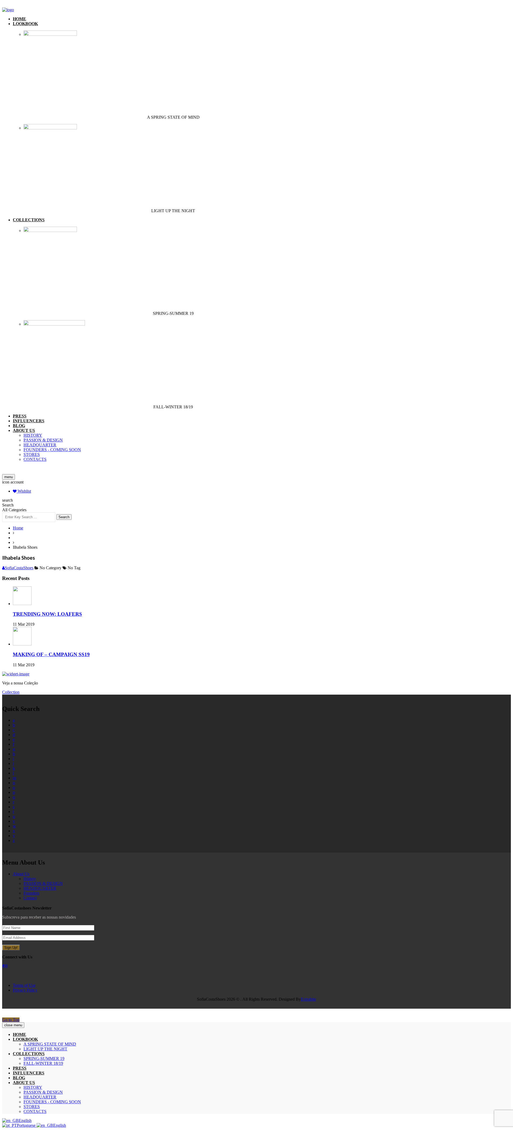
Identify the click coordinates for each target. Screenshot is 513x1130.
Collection (11, 692)
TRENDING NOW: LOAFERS (47, 614)
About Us (21, 874)
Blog (19, 425)
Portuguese (27, 1125)
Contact (30, 898)
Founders (31, 893)
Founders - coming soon (52, 449)
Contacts (35, 459)
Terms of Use (24, 985)
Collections (29, 220)
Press (19, 416)
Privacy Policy (25, 990)
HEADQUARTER (40, 445)
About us (24, 430)
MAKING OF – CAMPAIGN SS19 (51, 654)
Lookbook (25, 23)
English (25, 1120)
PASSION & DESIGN (43, 440)
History (33, 435)
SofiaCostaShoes (19, 568)
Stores (32, 454)
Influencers (28, 421)
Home (19, 19)
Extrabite (308, 999)
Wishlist (24, 491)
